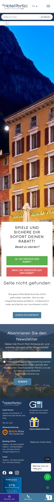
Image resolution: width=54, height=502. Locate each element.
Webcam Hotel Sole (40, 442)
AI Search (45, 17)
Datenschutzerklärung (27, 374)
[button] (35, 6)
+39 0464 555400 (16, 460)
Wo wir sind (8, 423)
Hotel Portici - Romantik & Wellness (12, 491)
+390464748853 (15, 447)
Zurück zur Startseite (27, 315)
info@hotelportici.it (11, 452)
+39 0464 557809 (16, 444)
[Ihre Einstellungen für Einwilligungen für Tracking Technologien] (49, 497)
